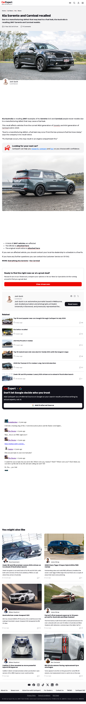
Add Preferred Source (44, 405)
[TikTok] (43, 685)
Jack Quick (14, 82)
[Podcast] (57, 685)
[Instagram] (38, 685)
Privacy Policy (31, 695)
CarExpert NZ (80, 690)
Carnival (5, 128)
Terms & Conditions (44, 695)
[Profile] (78, 3)
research (35, 149)
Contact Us (60, 690)
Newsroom (15, 690)
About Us (4, 690)
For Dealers (48, 690)
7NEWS (69, 690)
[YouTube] (29, 685)
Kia (15, 11)
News (20, 11)
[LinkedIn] (52, 685)
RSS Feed (56, 695)
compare (43, 149)
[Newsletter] (70, 3)
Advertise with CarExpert (31, 690)
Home (4, 11)
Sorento (56, 125)
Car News (10, 11)
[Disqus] (43, 445)
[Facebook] (34, 685)
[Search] (74, 3)
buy (52, 149)
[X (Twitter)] (47, 685)
